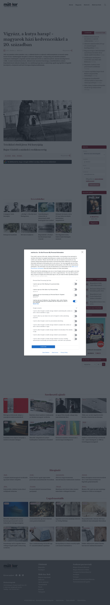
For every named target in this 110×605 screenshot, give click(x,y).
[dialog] (55, 302)
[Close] (82, 252)
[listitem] (55, 280)
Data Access (55, 352)
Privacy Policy (64, 352)
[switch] (75, 284)
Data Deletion (45, 352)
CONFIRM (43, 346)
